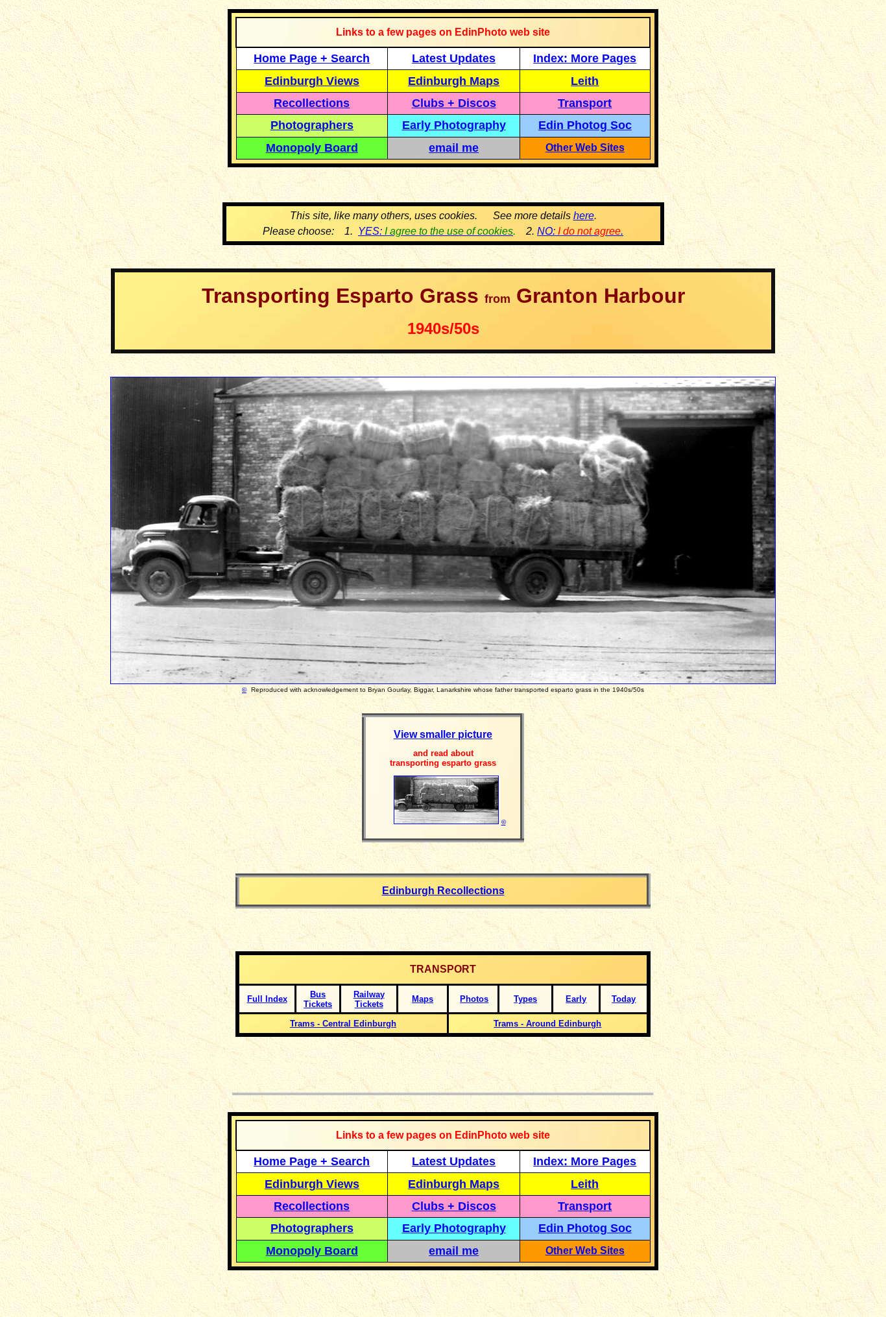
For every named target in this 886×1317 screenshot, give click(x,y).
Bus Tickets (318, 999)
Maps (422, 999)
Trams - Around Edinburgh (547, 1023)
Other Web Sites (585, 147)
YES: (435, 231)
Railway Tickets (369, 999)
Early (576, 999)
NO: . (580, 231)
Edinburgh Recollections (443, 890)
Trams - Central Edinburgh (343, 1023)
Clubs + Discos (454, 103)
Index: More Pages (584, 58)
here (583, 215)
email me (454, 147)
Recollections (312, 103)
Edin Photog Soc (585, 125)
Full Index (267, 999)
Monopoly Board (312, 147)
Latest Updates (454, 58)
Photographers (311, 125)
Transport (585, 103)
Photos (474, 999)
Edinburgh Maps (453, 81)
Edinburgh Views (312, 81)
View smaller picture (443, 734)
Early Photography (454, 125)
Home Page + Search (312, 58)
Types (525, 999)
